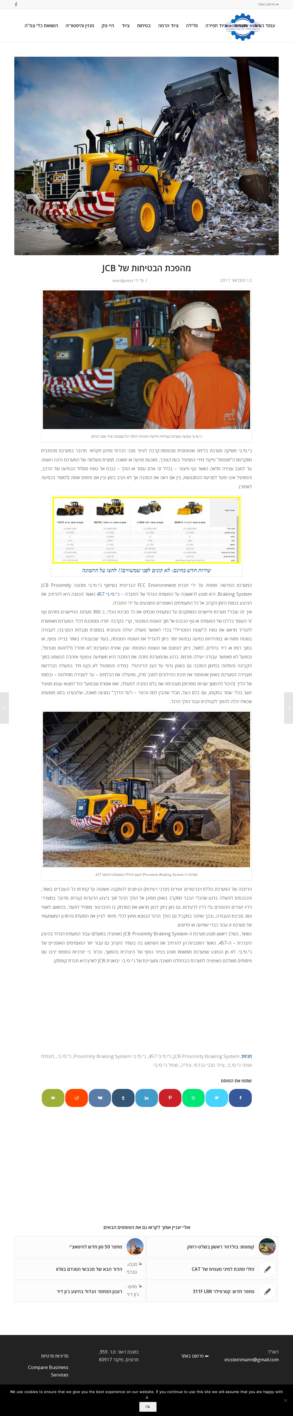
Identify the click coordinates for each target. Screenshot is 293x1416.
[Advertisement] (146, 1176)
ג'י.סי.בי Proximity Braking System (110, 1056)
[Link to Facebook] (16, 4)
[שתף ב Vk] (100, 1098)
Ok (148, 1407)
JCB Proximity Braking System (206, 1056)
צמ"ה (186, 1065)
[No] (286, 1400)
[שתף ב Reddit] (76, 1098)
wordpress (122, 280)
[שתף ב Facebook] (240, 1098)
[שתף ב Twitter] (216, 1098)
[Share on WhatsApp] (193, 1098)
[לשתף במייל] (53, 1098)
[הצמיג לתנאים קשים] (288, 708)
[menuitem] (265, 25)
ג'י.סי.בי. (64, 1056)
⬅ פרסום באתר (268, 4)
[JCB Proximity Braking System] (146, 156)
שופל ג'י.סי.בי (165, 1065)
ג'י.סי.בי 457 (160, 1056)
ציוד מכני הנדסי (209, 1065)
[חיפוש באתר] (273, 58)
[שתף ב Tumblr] (123, 1098)
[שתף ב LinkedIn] (146, 1098)
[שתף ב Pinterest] (170, 1098)
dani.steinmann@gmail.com (249, 1359)
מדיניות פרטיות (54, 1356)
